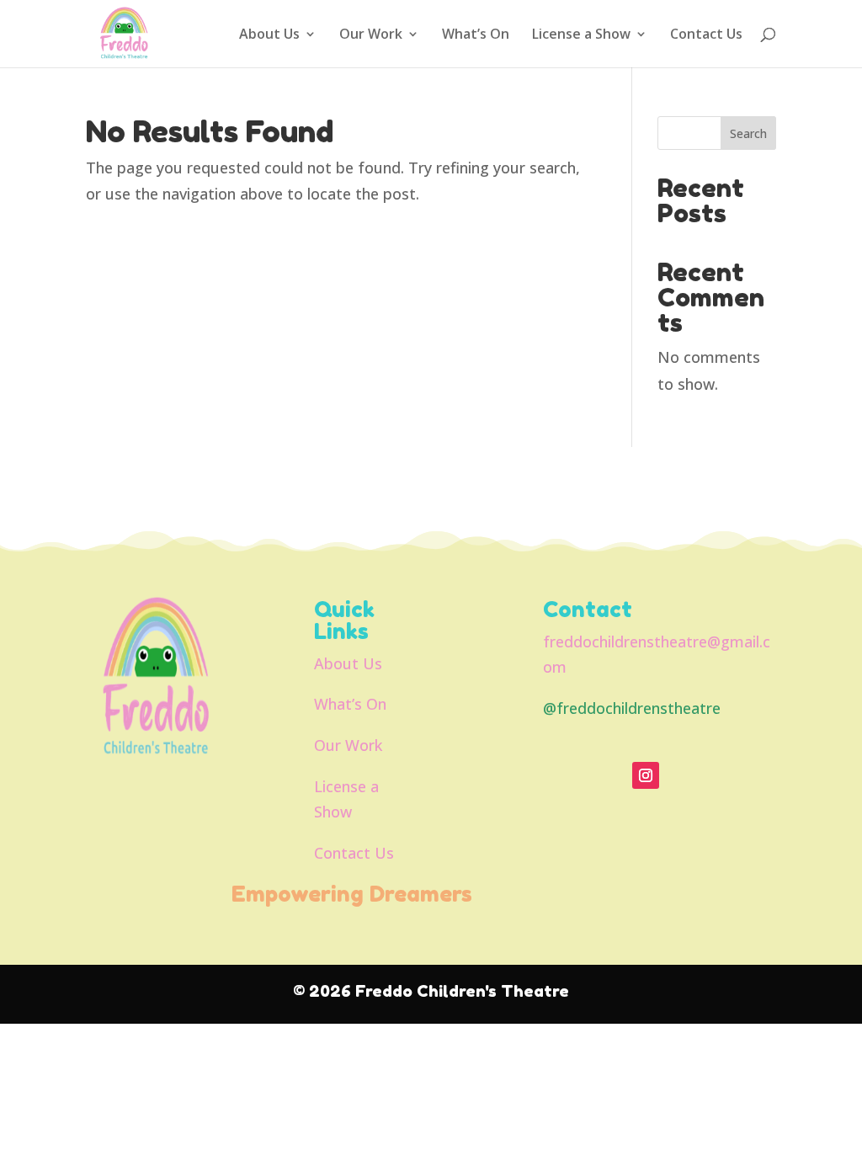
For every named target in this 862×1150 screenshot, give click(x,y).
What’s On (475, 35)
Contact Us (706, 35)
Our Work (370, 35)
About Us (269, 35)
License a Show (581, 35)
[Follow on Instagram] (645, 775)
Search (748, 133)
